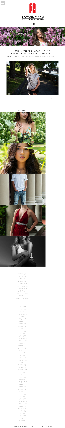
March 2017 (22, 379)
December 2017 (22, 364)
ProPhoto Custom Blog (45, 426)
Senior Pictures (22, 291)
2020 (22, 316)
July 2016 (23, 393)
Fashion (21, 56)
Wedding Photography (22, 298)
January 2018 (23, 360)
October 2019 (23, 325)
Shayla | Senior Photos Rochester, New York (22, 149)
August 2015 (22, 410)
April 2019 (23, 335)
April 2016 (23, 398)
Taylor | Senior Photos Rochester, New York (22, 118)
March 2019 (22, 336)
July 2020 (23, 307)
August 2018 (22, 350)
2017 (22, 362)
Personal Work (22, 283)
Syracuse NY (22, 295)
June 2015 (23, 411)
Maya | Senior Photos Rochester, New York (22, 242)
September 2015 (23, 408)
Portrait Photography (23, 286)
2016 (22, 382)
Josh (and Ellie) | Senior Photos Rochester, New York (22, 180)
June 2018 (23, 353)
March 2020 (22, 313)
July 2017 (23, 372)
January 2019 (23, 340)
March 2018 (22, 359)
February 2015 (22, 417)
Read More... (5, 123)
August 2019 (22, 328)
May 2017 (23, 376)
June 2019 (23, 331)
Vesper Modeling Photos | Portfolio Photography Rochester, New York (27, 97)
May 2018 (23, 355)
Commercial (22, 276)
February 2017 (22, 381)
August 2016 (22, 391)
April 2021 (23, 306)
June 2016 (23, 394)
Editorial (22, 278)
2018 (22, 342)
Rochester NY (46, 56)
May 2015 (23, 413)
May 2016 (23, 396)
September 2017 (23, 369)
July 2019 (23, 330)
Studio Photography (23, 293)
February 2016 (22, 401)
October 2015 (23, 406)
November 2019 (22, 323)
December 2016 (22, 384)
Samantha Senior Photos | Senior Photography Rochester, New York (37, 98)
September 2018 (23, 348)
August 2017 (22, 371)
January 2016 (23, 403)
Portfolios (38, 56)
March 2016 (22, 399)
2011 (22, 418)
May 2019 (23, 333)
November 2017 (22, 365)
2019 (22, 319)
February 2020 (22, 314)
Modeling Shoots (29, 56)
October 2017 (23, 367)
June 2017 (23, 374)
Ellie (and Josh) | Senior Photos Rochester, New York (22, 211)
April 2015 (23, 415)
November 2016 (22, 386)
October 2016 (23, 388)
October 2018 (23, 347)
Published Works (23, 288)
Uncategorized (23, 297)
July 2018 (23, 352)
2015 (22, 405)
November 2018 (22, 345)
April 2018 (23, 357)
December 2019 (22, 321)
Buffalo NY (23, 274)
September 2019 (23, 326)
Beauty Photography (23, 273)
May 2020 (23, 311)
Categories (23, 271)
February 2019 (22, 338)
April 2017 (23, 377)
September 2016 (23, 389)
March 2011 (22, 420)
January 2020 (23, 318)
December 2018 (22, 343)
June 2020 (23, 309)
